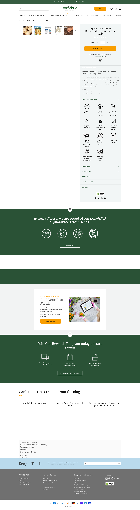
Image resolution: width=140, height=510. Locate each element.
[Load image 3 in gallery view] (48, 30)
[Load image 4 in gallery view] (58, 30)
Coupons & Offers (79, 489)
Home (20, 21)
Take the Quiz (50, 321)
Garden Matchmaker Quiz (81, 493)
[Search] (47, 9)
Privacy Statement (47, 485)
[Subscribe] (119, 463)
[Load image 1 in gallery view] (27, 30)
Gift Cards (45, 489)
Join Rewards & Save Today (70, 373)
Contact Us (46, 478)
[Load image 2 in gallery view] (38, 30)
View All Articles (24, 395)
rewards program (100, 56)
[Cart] (119, 8)
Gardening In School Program (82, 487)
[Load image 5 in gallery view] (68, 30)
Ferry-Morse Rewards (80, 491)
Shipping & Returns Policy (50, 480)
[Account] (116, 9)
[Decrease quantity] (97, 42)
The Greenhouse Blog (48, 482)
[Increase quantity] (107, 42)
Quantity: (93, 42)
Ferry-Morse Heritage (80, 480)
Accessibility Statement (49, 487)
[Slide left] (21, 30)
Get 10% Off (100, 8)
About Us (76, 478)
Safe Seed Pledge (78, 482)
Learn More (70, 245)
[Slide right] (75, 30)
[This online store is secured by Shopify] (100, 194)
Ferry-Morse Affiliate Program (82, 485)
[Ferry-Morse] (70, 8)
